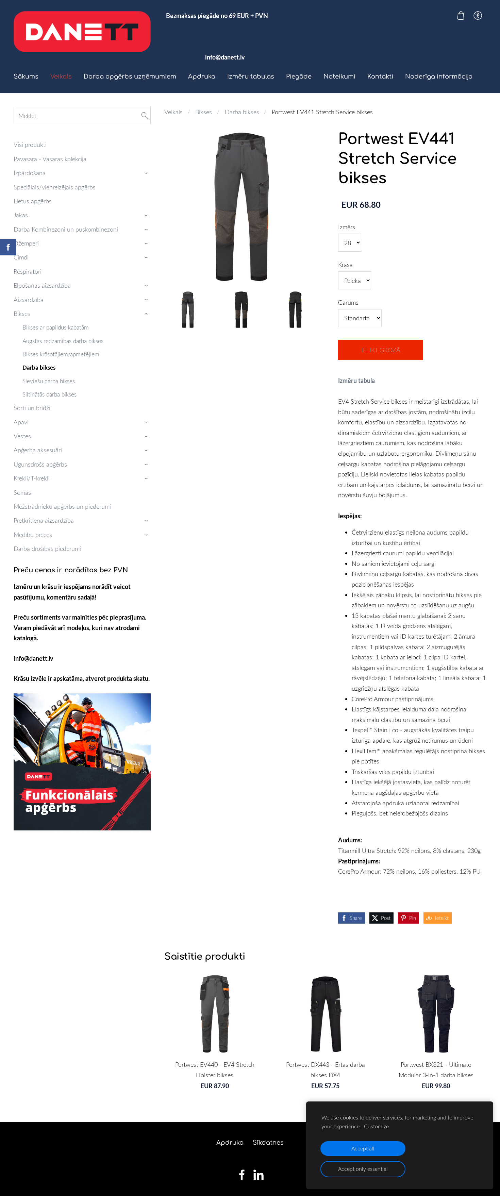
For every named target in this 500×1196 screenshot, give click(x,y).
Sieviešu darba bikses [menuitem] (48, 381)
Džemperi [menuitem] (26, 243)
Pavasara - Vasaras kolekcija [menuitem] (50, 159)
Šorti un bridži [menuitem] (32, 408)
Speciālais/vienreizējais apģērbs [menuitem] (55, 187)
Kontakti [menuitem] (380, 76)
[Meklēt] (144, 115)
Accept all (362, 1148)
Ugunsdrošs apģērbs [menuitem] (40, 464)
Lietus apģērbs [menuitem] (33, 201)
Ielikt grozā (380, 350)
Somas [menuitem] (22, 492)
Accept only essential (363, 1169)
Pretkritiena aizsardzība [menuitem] (44, 520)
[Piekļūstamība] (477, 15)
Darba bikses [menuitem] (38, 367)
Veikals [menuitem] (61, 76)
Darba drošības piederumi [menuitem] (47, 548)
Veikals (173, 112)
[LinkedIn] (258, 1174)
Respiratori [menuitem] (27, 271)
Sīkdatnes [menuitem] (268, 1142)
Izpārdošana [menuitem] (30, 173)
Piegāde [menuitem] (299, 76)
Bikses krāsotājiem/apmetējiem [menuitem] (60, 354)
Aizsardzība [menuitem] (29, 300)
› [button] (147, 173)
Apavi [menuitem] (21, 422)
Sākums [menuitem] (26, 76)
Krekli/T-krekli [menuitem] (32, 478)
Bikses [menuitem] (22, 313)
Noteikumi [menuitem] (339, 76)
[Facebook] (241, 1174)
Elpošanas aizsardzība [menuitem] (42, 285)
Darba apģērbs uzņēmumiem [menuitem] (130, 76)
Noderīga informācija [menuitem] (438, 76)
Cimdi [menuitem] (21, 257)
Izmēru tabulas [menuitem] (250, 76)
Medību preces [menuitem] (33, 534)
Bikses (203, 112)
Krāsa (345, 264)
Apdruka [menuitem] (201, 76)
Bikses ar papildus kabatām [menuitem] (55, 327)
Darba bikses (242, 112)
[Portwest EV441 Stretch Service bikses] (187, 309)
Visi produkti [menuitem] (30, 144)
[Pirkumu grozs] (460, 15)
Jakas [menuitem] (21, 215)
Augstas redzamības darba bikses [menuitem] (62, 341)
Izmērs (346, 227)
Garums (348, 302)
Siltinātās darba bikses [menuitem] (49, 394)
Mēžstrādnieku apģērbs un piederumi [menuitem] (62, 506)
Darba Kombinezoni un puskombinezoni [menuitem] (66, 229)
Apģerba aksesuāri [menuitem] (38, 450)
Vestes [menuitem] (22, 436)
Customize (376, 1126)
